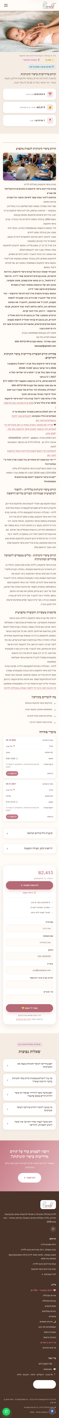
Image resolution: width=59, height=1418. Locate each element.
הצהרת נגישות (49, 1337)
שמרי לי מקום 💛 (29, 1008)
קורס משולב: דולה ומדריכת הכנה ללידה (38, 1249)
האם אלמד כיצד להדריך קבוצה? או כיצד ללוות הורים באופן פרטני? (29, 1094)
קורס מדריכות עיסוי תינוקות (43, 1269)
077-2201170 (45, 1364)
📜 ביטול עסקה (29, 892)
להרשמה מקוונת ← (29, 885)
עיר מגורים (48, 991)
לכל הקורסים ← (49, 1274)
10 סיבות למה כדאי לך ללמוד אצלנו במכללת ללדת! (30, 688)
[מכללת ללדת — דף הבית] (49, 5)
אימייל (50, 964)
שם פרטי (49, 922)
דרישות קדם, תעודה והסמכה (38, 848)
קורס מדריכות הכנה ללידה (44, 1264)
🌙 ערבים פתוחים (48, 1321)
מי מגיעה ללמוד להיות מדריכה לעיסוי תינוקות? (29, 1109)
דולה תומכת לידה (48, 1244)
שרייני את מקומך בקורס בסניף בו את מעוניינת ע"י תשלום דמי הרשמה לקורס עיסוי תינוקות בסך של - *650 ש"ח (30, 429)
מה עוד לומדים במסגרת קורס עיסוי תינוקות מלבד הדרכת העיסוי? (29, 1080)
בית (54, 55)
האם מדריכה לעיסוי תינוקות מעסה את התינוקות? (29, 1065)
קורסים (47, 55)
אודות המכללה (49, 1295)
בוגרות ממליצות (49, 1311)
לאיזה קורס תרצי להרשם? (41, 978)
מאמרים (52, 1316)
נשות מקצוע (50, 1306)
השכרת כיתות (50, 1332)
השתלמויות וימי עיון (47, 1327)
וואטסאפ (47, 1369)
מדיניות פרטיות (49, 1347)
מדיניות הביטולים (23, 1019)
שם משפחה (48, 936)
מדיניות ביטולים (48, 1342)
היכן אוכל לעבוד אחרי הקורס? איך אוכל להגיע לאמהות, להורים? (29, 1123)
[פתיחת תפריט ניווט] (6, 5)
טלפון (50, 950)
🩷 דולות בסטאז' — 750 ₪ (43, 1290)
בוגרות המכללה (49, 1301)
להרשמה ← (12, 773)
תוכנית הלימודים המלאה (40, 833)
